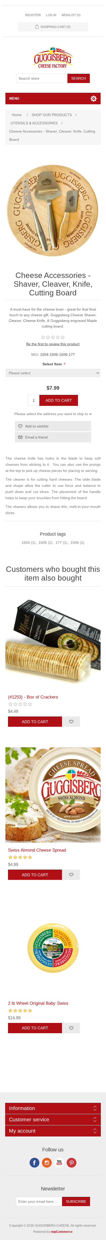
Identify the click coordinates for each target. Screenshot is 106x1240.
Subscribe (76, 1201)
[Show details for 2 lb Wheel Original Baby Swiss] (53, 948)
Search (78, 78)
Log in (51, 15)
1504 (26, 542)
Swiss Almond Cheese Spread (37, 850)
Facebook (34, 1163)
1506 (74, 542)
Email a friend (36, 437)
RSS (47, 1163)
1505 (43, 542)
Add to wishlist (36, 426)
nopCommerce (62, 1232)
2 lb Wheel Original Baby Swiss (38, 1003)
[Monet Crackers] (53, 641)
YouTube (59, 1163)
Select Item (52, 364)
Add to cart (59, 400)
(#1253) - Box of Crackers (33, 697)
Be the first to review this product (53, 344)
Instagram (71, 1163)
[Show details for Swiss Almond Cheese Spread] (53, 795)
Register (33, 15)
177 (59, 542)
